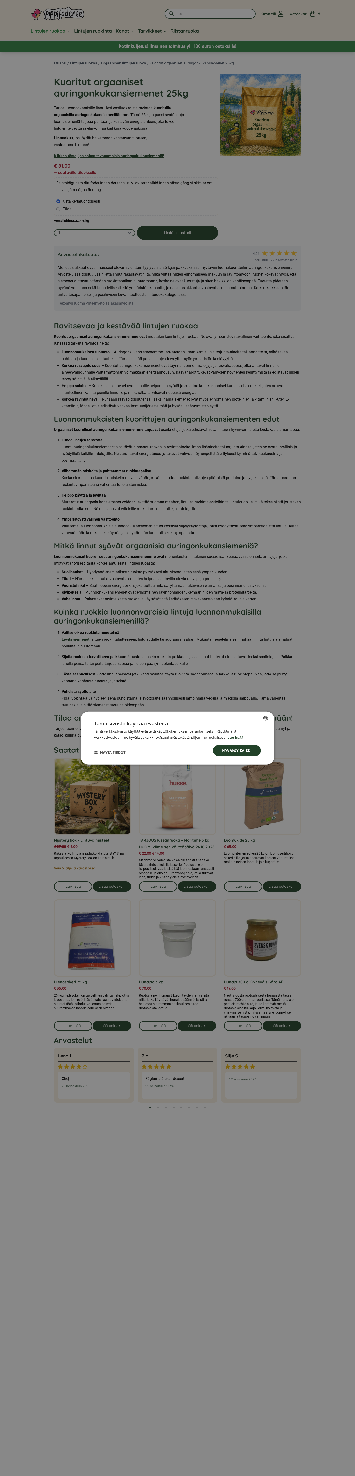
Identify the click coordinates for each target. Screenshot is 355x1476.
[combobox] (265, 718)
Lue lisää (235, 737)
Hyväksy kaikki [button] (237, 750)
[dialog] (177, 738)
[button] (110, 752)
